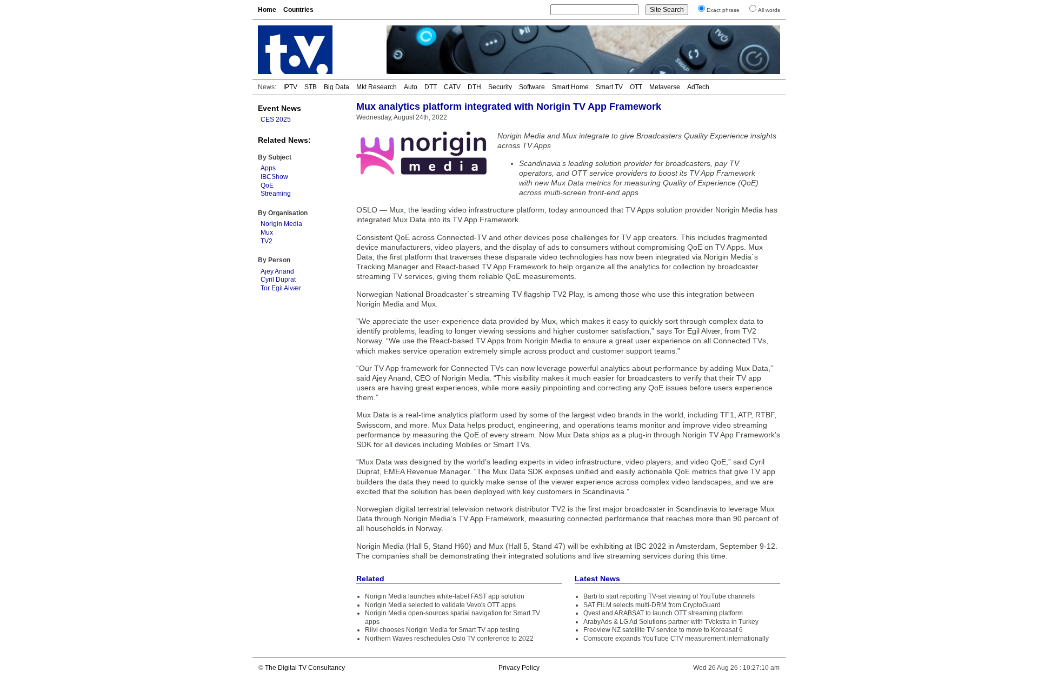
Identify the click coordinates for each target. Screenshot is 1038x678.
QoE (267, 185)
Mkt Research (376, 87)
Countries (298, 10)
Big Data (336, 87)
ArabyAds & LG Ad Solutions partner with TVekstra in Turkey (670, 622)
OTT (636, 87)
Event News (279, 108)
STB (310, 87)
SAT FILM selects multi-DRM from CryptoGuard (652, 605)
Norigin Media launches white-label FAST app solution (444, 596)
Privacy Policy (519, 668)
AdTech (698, 87)
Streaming (276, 193)
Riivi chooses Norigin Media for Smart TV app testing (442, 630)
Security (500, 87)
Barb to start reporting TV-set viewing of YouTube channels (669, 596)
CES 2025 (276, 119)
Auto (410, 87)
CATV (452, 87)
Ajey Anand (277, 271)
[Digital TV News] (316, 49)
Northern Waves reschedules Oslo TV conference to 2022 (449, 638)
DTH (474, 87)
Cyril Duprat (278, 279)
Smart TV (609, 87)
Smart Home (570, 87)
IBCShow (274, 177)
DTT (430, 87)
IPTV (290, 87)
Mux (267, 232)
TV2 (266, 241)
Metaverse (664, 87)
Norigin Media (281, 224)
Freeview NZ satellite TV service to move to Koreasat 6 (663, 630)
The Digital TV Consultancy (305, 668)
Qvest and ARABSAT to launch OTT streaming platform (663, 613)
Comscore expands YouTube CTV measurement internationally (676, 638)
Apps (268, 168)
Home (267, 10)
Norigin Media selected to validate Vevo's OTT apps (440, 605)
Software (532, 87)
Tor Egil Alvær (281, 288)
